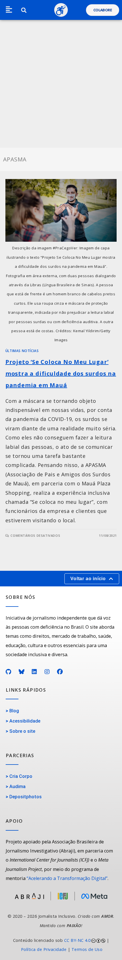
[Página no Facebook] (60, 671)
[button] (9, 9)
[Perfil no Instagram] (47, 671)
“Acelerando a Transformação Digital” (67, 878)
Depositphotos (25, 796)
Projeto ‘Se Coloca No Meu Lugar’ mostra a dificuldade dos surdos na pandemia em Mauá (60, 373)
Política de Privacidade (44, 949)
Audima (17, 786)
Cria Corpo (20, 776)
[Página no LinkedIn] (34, 671)
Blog (14, 710)
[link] (61, 945)
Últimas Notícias (22, 350)
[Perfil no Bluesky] (22, 671)
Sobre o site (22, 731)
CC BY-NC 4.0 (77, 940)
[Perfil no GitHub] (8, 671)
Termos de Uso (87, 949)
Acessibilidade (24, 721)
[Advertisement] (61, 84)
